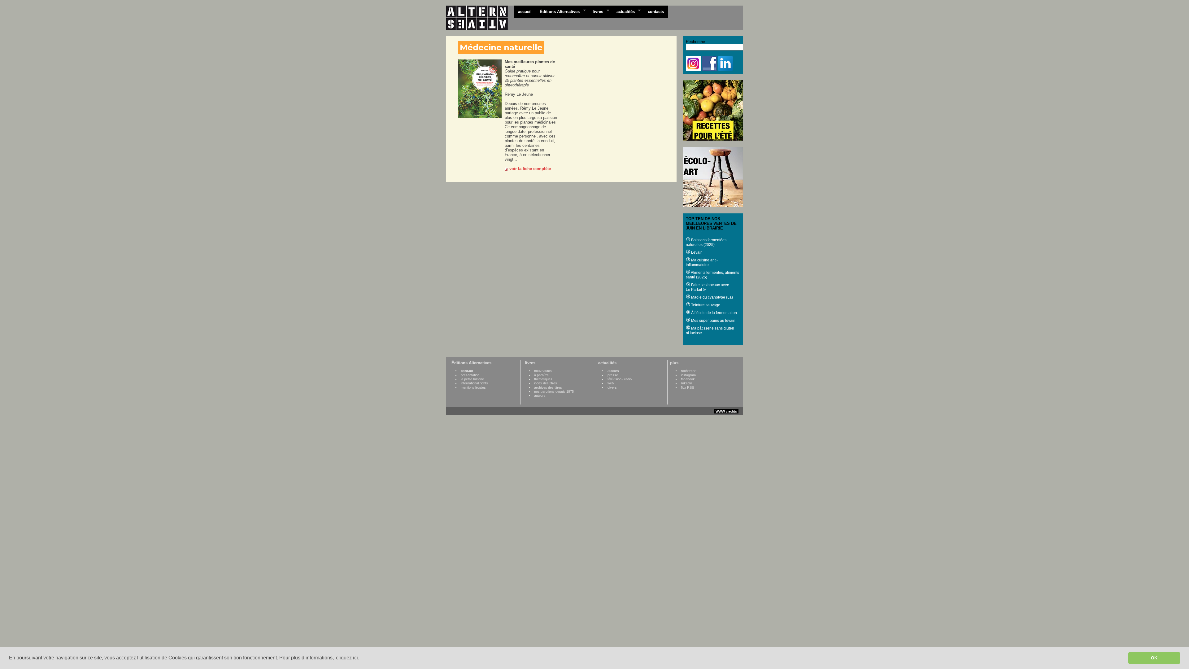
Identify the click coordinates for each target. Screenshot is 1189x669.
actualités (623, 11)
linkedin (686, 383)
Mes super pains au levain (712, 320)
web (611, 383)
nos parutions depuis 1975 (554, 391)
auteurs (540, 395)
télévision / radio (620, 379)
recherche (688, 371)
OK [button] (1154, 657)
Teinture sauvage (705, 305)
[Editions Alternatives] (480, 18)
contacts (656, 11)
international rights (474, 383)
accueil (525, 11)
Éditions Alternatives (558, 11)
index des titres (545, 383)
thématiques (543, 379)
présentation (470, 375)
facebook (688, 379)
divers (612, 387)
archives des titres (548, 387)
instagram (688, 375)
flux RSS (687, 387)
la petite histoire (472, 379)
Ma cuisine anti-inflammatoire (702, 262)
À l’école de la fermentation (713, 313)
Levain (696, 252)
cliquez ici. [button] (347, 657)
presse (613, 375)
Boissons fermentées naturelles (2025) (706, 242)
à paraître (541, 375)
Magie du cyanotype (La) (711, 297)
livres (596, 11)
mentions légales (473, 387)
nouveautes (543, 371)
